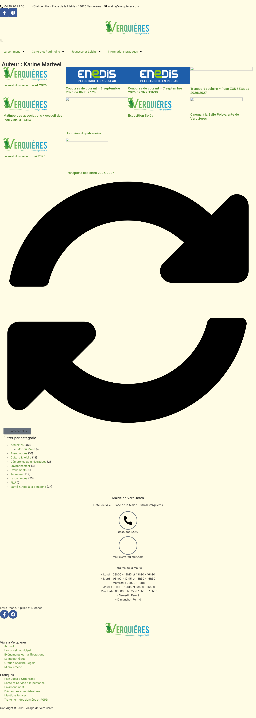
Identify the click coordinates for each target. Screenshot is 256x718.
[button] (1, 41)
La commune (11, 51)
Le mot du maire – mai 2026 (24, 156)
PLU (13, 482)
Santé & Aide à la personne (28, 486)
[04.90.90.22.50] (128, 520)
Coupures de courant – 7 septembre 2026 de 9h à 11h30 (155, 90)
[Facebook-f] (4, 12)
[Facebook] (13, 12)
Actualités (17, 445)
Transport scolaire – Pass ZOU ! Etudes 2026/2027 (219, 91)
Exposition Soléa (140, 115)
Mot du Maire (26, 449)
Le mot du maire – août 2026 (25, 85)
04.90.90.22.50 (128, 531)
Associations (18, 453)
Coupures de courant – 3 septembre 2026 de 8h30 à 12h (93, 90)
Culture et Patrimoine (46, 51)
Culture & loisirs (20, 457)
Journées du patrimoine (84, 133)
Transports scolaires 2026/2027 (90, 173)
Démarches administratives (28, 461)
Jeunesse (16, 474)
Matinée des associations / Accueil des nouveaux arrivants (32, 117)
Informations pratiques (123, 51)
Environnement (20, 466)
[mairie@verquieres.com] (128, 545)
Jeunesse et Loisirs (83, 51)
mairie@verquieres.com (128, 557)
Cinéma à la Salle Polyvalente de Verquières (214, 116)
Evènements (18, 470)
